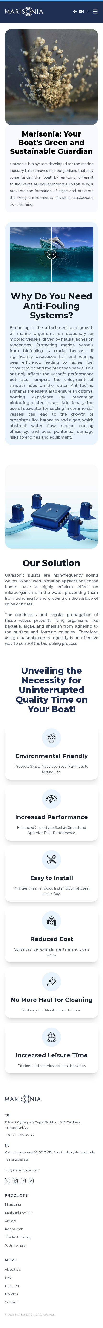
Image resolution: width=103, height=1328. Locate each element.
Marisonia (13, 1204)
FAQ (8, 1277)
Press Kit (12, 1286)
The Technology (18, 1237)
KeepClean (14, 1229)
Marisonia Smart (18, 1212)
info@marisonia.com (22, 1170)
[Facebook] (15, 1180)
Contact (11, 1302)
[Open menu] (95, 11)
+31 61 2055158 (16, 1159)
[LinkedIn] (23, 1180)
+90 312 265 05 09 (19, 1135)
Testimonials (15, 1245)
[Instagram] (7, 1180)
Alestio (10, 1221)
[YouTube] (31, 1180)
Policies (11, 1294)
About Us (13, 1269)
